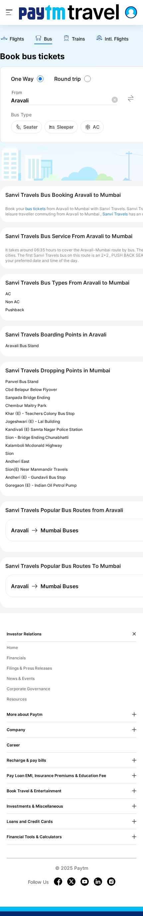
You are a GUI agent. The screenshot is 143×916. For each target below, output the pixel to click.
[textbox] (64, 100)
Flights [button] (17, 39)
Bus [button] (48, 39)
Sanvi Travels (115, 213)
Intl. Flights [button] (117, 39)
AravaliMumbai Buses (44, 530)
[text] (12, 39)
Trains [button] (78, 39)
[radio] (28, 79)
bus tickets (35, 208)
